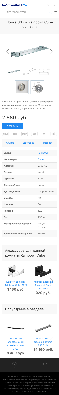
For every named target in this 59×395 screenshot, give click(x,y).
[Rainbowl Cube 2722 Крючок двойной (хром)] (15, 271)
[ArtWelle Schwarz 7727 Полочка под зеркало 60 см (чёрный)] (15, 328)
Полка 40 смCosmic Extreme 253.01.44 (43, 342)
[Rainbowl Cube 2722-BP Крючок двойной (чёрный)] (43, 271)
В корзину (12, 126)
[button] (3, 12)
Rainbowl (43, 152)
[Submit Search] (55, 4)
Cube (41, 159)
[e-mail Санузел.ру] (41, 4)
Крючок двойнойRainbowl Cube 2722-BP (43, 285)
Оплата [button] (10, 142)
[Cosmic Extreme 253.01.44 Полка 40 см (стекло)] (43, 328)
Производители (16, 12)
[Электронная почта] (45, 363)
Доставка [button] (28, 142)
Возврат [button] (47, 142)
